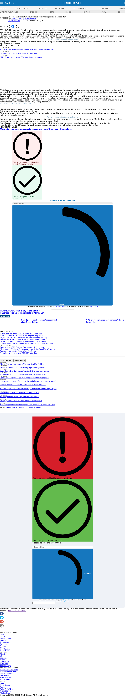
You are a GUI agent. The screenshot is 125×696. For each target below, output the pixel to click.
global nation (21, 8)
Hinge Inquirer (5, 685)
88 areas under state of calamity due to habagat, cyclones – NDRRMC (27, 343)
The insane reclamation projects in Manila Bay (22, 312)
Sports (2, 636)
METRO (51, 12)
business (42, 8)
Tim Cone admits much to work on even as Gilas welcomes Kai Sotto (27, 405)
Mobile (2, 654)
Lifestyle (3, 640)
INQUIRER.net (14, 21)
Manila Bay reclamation (15, 407)
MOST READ (20, 360)
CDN (119, 12)
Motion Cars (5, 693)
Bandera (3, 687)
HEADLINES (33, 12)
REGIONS (69, 12)
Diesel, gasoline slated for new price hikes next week (21, 401)
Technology (4, 642)
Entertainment (5, 638)
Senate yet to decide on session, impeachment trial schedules (23, 341)
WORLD (104, 12)
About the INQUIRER (9, 671)
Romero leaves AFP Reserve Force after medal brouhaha (22, 347)
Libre (2, 683)
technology (103, 8)
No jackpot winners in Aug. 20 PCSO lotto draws (19, 53)
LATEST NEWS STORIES (9, 12)
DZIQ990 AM (5, 691)
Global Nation (5, 648)
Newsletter (4, 664)
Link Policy (4, 675)
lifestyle (59, 8)
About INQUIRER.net (9, 670)
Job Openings (5, 666)
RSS (2, 656)
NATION (86, 12)
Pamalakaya (30, 407)
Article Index (5, 679)
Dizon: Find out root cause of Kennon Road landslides (21, 333)
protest (38, 407)
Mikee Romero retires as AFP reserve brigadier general (21, 57)
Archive (3, 660)
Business (3, 644)
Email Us (3, 658)
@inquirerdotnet (29, 19)
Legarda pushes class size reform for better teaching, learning (23, 337)
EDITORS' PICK (7, 360)
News (2, 8)
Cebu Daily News (7, 689)
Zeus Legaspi (16, 19)
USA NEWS (5, 650)
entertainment (81, 8)
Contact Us (4, 662)
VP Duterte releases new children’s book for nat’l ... (105, 320)
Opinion (3, 646)
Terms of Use (60, 306)
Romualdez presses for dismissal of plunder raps (18, 351)
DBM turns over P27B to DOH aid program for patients (21, 335)
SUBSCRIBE (87, 574)
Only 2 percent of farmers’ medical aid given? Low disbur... (39, 320)
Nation (4, 18)
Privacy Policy (93, 306)
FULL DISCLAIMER (17, 611)
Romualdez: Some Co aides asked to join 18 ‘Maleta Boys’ (23, 339)
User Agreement (6, 673)
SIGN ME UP (62, 304)
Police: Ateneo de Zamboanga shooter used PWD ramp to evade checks (27, 49)
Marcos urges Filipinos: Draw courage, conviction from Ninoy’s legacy (27, 349)
